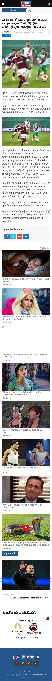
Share (8, 35)
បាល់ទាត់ (7, 32)
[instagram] (23, 663)
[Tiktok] (36, 663)
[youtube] (29, 663)
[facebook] (16, 663)
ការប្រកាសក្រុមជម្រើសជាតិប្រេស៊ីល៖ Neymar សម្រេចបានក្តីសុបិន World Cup (25, 596)
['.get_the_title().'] (26, 573)
